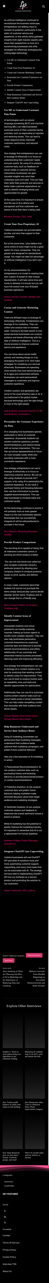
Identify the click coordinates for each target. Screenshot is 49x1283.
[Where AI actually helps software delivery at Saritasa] (35, 1131)
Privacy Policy (9, 1250)
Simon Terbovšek (12, 890)
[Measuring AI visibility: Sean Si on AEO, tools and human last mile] (35, 1030)
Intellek (7, 534)
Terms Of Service (11, 1242)
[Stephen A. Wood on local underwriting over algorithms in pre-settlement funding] (13, 1030)
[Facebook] (5, 1211)
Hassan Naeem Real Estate (17, 719)
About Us (7, 1271)
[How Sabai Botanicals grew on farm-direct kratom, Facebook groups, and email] (13, 1131)
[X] (5, 1222)
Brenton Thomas (12, 216)
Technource (24, 414)
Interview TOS (9, 1264)
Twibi (29, 216)
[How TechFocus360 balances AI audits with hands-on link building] (13, 1080)
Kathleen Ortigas (12, 840)
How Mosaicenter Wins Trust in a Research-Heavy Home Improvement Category (34, 1105)
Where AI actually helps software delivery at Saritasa (34, 1155)
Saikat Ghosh (10, 411)
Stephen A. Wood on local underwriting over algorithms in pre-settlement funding (12, 1055)
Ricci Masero (10, 531)
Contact (6, 1235)
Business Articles (34, 955)
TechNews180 (11, 608)
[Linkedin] (5, 1217)
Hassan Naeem (11, 716)
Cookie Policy (9, 1257)
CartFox (31, 890)
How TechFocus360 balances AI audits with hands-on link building (12, 1104)
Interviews (8, 960)
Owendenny (10, 844)
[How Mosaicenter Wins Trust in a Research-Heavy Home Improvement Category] (35, 1080)
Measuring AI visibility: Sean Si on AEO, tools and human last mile (34, 1054)
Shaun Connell (11, 297)
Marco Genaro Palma (14, 605)
